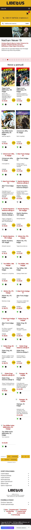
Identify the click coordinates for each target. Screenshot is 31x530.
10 (23, 59)
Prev (2, 60)
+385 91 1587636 (11, 18)
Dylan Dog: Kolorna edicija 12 (8, 379)
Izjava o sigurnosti (6, 485)
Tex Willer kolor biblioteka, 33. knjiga (7, 132)
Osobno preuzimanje (7, 504)
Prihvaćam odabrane (21, 527)
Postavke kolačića (17, 523)
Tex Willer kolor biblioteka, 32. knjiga (7, 433)
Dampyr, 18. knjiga (21, 379)
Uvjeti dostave (5, 477)
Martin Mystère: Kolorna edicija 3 (22, 186)
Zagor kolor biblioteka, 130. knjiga (7, 89)
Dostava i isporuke (6, 502)
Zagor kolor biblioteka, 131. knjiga (21, 89)
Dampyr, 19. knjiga (21, 405)
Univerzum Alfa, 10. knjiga (22, 131)
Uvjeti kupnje (5, 473)
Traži (27, 23)
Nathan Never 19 (12, 40)
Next (29, 60)
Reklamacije (4, 483)
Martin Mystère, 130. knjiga (7, 241)
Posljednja (13, 459)
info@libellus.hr (23, 18)
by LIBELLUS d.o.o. (22, 522)
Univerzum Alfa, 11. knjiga (7, 159)
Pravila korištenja (6, 475)
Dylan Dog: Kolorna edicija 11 (22, 351)
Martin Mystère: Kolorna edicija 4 (7, 214)
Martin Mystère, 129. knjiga (22, 214)
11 (25, 59)
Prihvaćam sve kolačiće (7, 527)
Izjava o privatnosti (6, 481)
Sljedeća (7, 459)
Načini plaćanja (5, 479)
